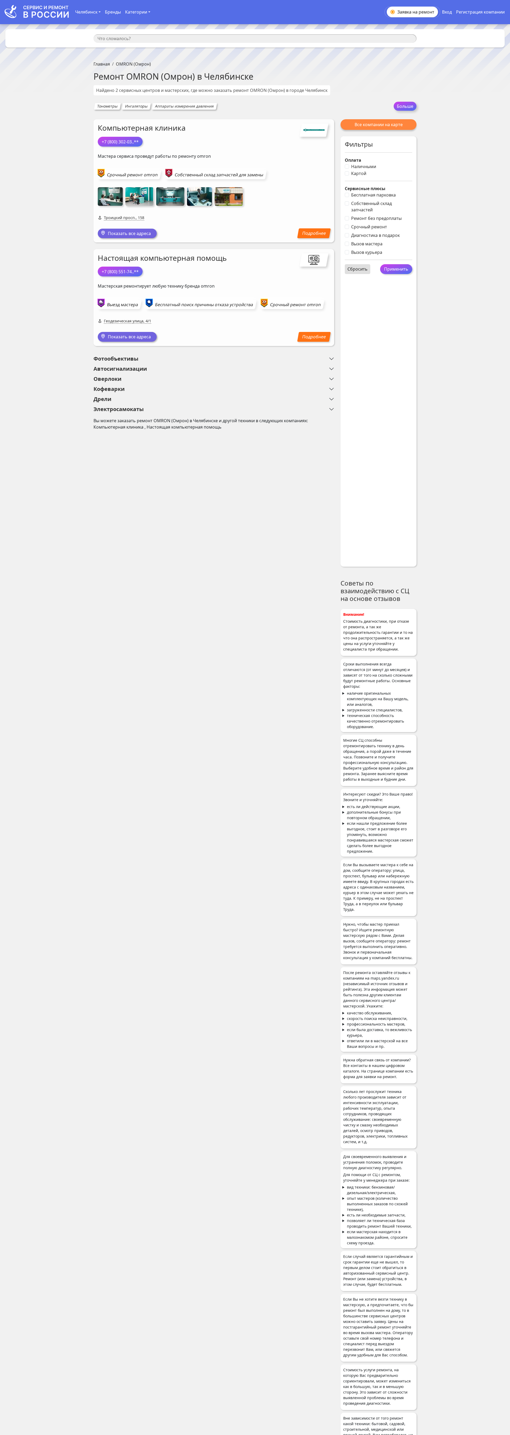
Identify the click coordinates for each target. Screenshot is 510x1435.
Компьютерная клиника (142, 128)
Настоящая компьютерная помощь (162, 258)
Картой (358, 173)
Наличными (363, 166)
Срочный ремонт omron (132, 175)
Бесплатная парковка (373, 195)
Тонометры (107, 106)
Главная (102, 64)
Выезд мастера (123, 305)
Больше (405, 106)
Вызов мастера (366, 244)
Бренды (113, 12)
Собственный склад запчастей (371, 206)
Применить (396, 269)
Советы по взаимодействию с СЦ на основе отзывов (375, 591)
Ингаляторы (136, 106)
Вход (447, 12)
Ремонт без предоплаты (376, 218)
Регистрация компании (480, 12)
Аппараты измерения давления (184, 106)
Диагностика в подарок (375, 235)
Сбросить (357, 269)
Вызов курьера (366, 252)
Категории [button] (136, 12)
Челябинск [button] (86, 12)
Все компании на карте (379, 124)
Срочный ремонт (369, 227)
